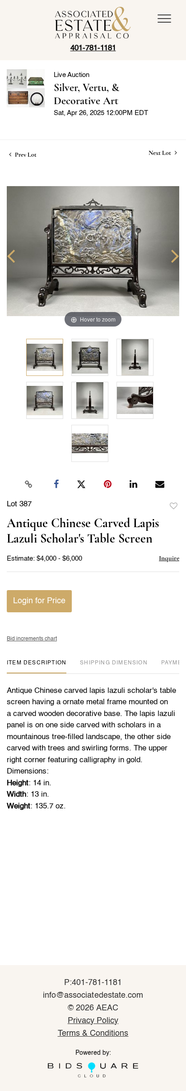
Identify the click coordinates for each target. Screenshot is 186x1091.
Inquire (169, 558)
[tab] (36, 666)
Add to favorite (173, 506)
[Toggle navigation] (164, 18)
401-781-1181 (93, 48)
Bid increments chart (32, 639)
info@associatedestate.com (93, 995)
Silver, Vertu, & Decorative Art (86, 94)
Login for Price (39, 601)
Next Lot (160, 153)
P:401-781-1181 (93, 983)
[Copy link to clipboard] (28, 484)
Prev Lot (25, 155)
